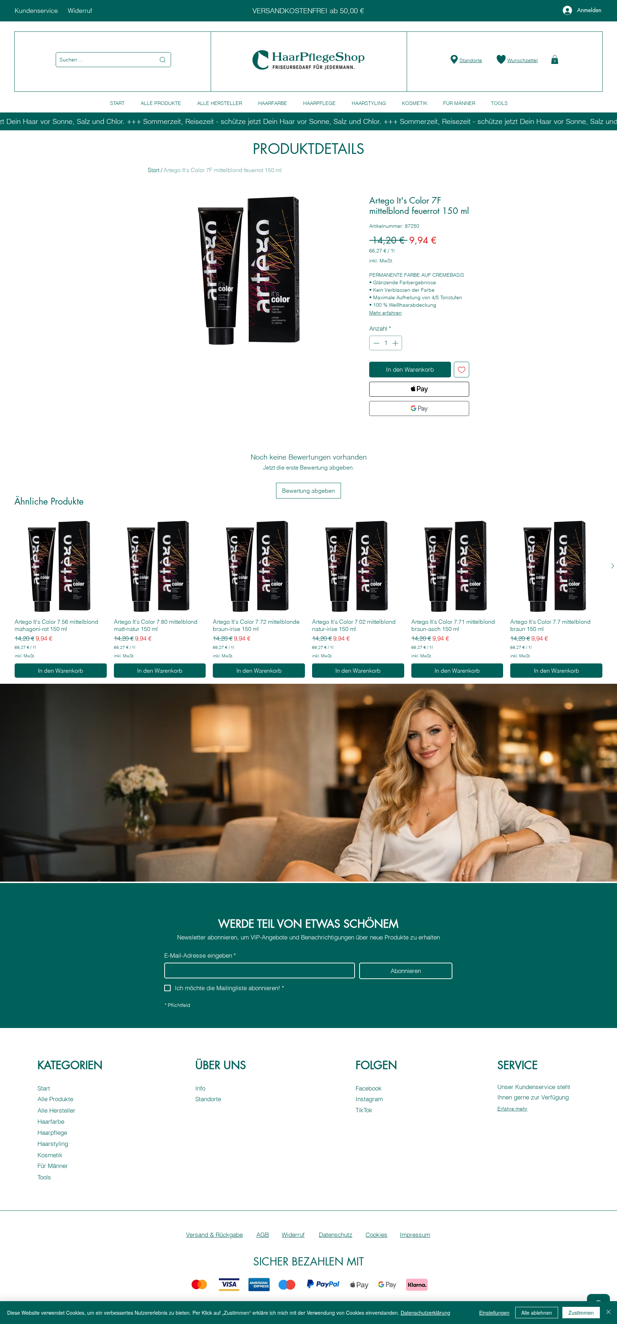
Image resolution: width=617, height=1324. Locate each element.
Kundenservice (36, 10)
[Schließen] (608, 1312)
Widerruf (80, 10)
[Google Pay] (419, 408)
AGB (262, 1234)
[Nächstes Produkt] (612, 566)
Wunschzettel (522, 60)
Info (200, 1088)
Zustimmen (581, 1312)
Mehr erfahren (385, 313)
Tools (44, 1177)
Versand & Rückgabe (214, 1234)
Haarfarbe (50, 1121)
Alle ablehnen (536, 1312)
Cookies (376, 1234)
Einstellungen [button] (494, 1312)
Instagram (369, 1099)
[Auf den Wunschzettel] (462, 369)
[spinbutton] (386, 343)
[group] (308, 599)
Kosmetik (49, 1155)
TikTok (364, 1110)
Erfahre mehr (512, 1108)
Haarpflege (52, 1132)
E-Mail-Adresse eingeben (200, 955)
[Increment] (396, 343)
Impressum (415, 1234)
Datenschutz (335, 1234)
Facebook (369, 1088)
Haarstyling (52, 1143)
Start (153, 170)
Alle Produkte (55, 1099)
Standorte (471, 60)
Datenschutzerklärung (425, 1312)
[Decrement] (375, 343)
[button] (554, 59)
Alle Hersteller (56, 1110)
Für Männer (52, 1165)
